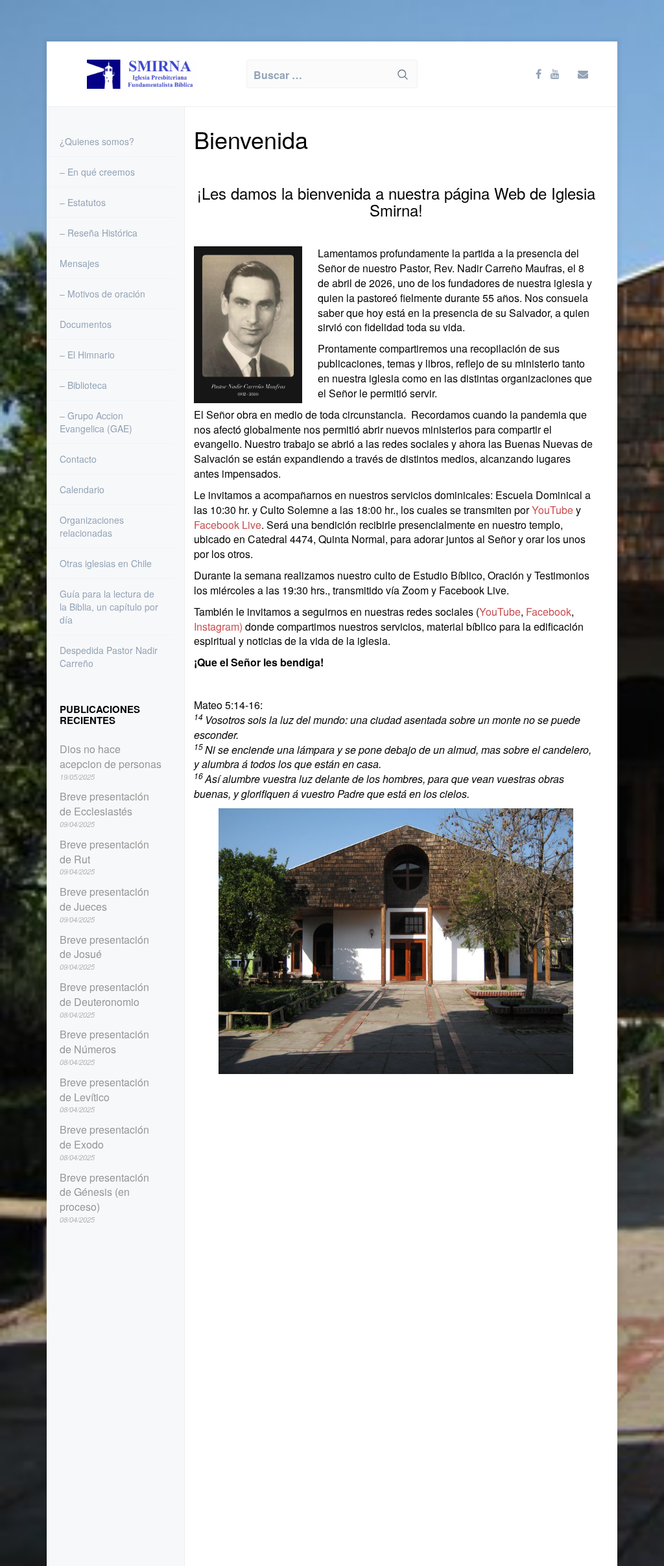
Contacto (78, 458)
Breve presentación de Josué (104, 947)
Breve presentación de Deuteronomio (104, 994)
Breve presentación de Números (104, 1042)
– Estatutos (83, 202)
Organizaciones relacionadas (92, 526)
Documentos (86, 324)
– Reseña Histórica (98, 232)
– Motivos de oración (102, 293)
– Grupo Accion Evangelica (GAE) (96, 422)
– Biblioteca (83, 385)
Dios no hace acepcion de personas (110, 756)
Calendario (82, 489)
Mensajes (79, 263)
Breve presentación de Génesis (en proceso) (104, 1193)
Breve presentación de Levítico (104, 1089)
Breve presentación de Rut (104, 852)
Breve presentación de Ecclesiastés (104, 804)
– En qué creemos (97, 171)
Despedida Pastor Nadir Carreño (109, 657)
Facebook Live (227, 524)
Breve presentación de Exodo (104, 1137)
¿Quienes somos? (97, 141)
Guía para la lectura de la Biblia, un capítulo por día (109, 606)
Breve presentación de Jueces (104, 899)
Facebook (548, 611)
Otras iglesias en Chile (106, 563)
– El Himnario (87, 354)
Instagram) (218, 626)
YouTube (552, 509)
